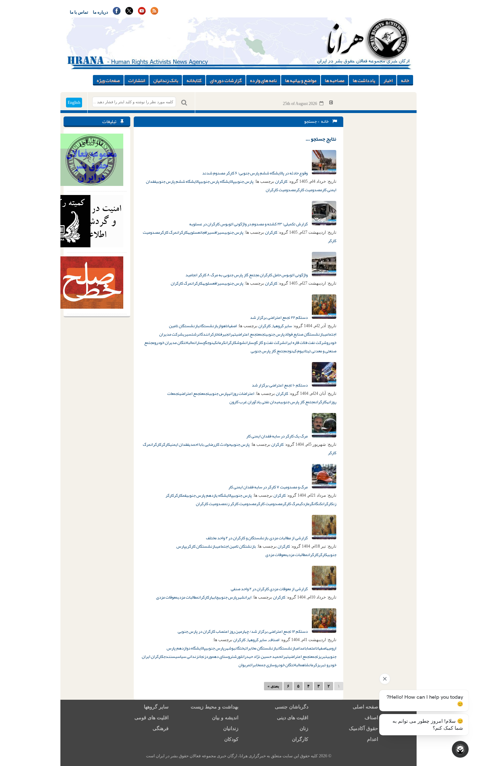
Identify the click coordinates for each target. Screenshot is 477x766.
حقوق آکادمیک (363, 728)
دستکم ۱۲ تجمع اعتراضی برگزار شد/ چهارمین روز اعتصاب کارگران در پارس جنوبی (243, 631)
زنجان (202, 656)
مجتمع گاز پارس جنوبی (269, 351)
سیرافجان (207, 232)
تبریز (322, 656)
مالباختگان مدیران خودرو (174, 342)
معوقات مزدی (276, 554)
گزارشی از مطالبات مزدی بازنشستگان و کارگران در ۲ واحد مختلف (257, 538)
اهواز (222, 326)
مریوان (244, 665)
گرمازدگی (306, 504)
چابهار (213, 597)
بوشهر (230, 648)
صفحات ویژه (108, 80)
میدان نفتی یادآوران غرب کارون (254, 402)
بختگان (240, 648)
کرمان (221, 342)
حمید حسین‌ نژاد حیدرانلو (260, 656)
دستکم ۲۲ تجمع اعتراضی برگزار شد (279, 317)
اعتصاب (311, 648)
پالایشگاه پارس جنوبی (217, 181)
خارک (215, 334)
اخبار (387, 80)
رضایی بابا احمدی (202, 444)
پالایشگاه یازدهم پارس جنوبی (209, 495)
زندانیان (231, 728)
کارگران (281, 181)
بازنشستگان (208, 326)
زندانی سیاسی (186, 656)
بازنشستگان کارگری (201, 546)
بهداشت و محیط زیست (215, 706)
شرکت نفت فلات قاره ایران (305, 342)
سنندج (169, 656)
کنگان (318, 504)
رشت (195, 334)
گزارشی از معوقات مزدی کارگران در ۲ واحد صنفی (269, 589)
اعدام (301, 648)
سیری (187, 334)
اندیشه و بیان (225, 717)
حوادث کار (223, 444)
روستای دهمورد (219, 656)
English (74, 102)
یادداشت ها (364, 80)
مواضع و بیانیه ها (300, 80)
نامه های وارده (263, 80)
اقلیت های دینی (292, 717)
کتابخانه (193, 80)
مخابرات (255, 665)
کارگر (165, 444)
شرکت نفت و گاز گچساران (265, 342)
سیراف (219, 232)
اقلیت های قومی (151, 717)
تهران (232, 334)
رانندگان (205, 334)
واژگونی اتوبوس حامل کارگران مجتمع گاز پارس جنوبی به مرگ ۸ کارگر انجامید (246, 275)
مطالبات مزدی (297, 554)
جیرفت (223, 334)
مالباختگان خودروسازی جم (281, 665)
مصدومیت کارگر (309, 190)
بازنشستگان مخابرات (261, 648)
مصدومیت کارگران (281, 190)
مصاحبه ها (334, 80)
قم (184, 495)
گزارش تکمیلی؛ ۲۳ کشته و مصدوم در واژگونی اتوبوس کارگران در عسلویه (248, 224)
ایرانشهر (244, 597)
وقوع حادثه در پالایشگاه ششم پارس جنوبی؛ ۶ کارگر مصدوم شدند (255, 173)
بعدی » (273, 686)
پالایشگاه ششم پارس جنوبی (178, 181)
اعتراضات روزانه (241, 393)
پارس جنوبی (244, 181)
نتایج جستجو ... (321, 139)
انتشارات (136, 80)
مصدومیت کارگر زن (241, 504)
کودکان (231, 739)
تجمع (262, 334)
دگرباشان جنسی (291, 706)
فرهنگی (161, 728)
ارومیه (331, 648)
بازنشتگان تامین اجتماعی (236, 546)
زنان (304, 728)
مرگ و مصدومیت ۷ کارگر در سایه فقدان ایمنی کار (268, 487)
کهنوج (212, 342)
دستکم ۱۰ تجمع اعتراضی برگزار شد (280, 385)
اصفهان (232, 326)
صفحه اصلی (365, 706)
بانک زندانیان (165, 80)
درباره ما (100, 12)
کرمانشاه (309, 665)
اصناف (274, 640)
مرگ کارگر (168, 232)
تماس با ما (79, 12)
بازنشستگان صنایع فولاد (304, 334)
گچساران (200, 342)
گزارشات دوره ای (226, 80)
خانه (405, 80)
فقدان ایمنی (179, 444)
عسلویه (194, 232)
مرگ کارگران (181, 283)
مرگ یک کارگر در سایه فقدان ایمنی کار (277, 436)
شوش (240, 342)
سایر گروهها (282, 326)
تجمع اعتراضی (247, 334)
